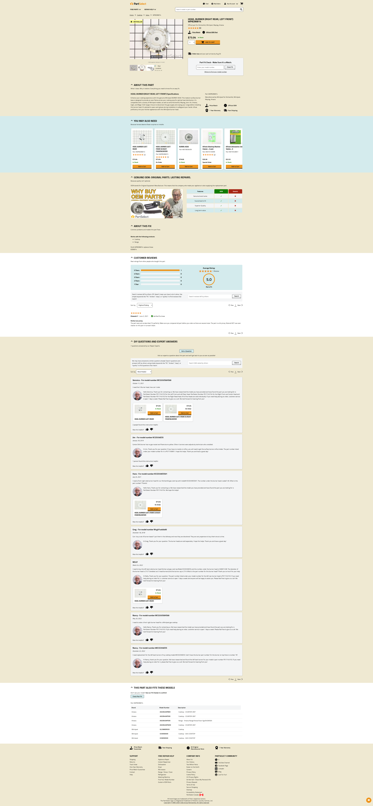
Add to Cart (210, 42)
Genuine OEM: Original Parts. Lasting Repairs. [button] (162, 177)
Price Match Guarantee (137, 769)
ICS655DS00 (164, 738)
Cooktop (139, 15)
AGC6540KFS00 (165, 716)
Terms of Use (190, 785)
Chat (207, 4)
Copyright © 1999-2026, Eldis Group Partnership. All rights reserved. (186, 803)
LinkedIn (221, 769)
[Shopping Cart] (241, 3)
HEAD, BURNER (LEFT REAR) (140, 147)
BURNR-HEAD (184, 146)
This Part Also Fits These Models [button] (154, 687)
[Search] (241, 9)
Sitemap (189, 790)
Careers (189, 769)
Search (236, 296)
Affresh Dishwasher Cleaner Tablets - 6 (235, 147)
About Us (189, 759)
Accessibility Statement (194, 792)
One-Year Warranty (136, 767)
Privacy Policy (191, 772)
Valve (147, 15)
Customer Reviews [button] (145, 258)
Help (131, 774)
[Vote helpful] (147, 429)
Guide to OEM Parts (164, 782)
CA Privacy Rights (192, 777)
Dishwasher (162, 764)
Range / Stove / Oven (165, 772)
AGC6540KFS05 (165, 720)
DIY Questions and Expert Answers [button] (155, 341)
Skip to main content (187, 33)
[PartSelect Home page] (138, 3)
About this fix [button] (142, 226)
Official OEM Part (212, 32)
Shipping (132, 759)
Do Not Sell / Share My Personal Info (198, 780)
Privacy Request (191, 782)
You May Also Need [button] (145, 121)
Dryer (160, 767)
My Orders (217, 4)
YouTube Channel (224, 763)
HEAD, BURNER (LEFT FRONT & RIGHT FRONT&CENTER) (163, 148)
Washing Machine (164, 777)
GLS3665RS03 (165, 729)
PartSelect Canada (192, 795)
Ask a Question (186, 351)
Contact (132, 772)
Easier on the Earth (192, 767)
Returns (132, 762)
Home (132, 15)
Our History (190, 762)
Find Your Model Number (166, 780)
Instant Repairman (164, 762)
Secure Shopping (192, 787)
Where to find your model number (215, 72)
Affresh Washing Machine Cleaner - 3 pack (211, 147)
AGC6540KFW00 (165, 725)
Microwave (161, 769)
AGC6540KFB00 (165, 712)
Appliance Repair (163, 759)
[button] (136, 9)
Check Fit (230, 67)
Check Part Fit (137, 696)
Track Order (133, 764)
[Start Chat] (368, 800)
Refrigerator (162, 774)
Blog (219, 772)
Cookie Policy (190, 774)
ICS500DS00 (164, 734)
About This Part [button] (144, 85)
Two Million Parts (192, 764)
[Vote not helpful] (151, 429)
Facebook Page (223, 766)
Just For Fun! (222, 775)
